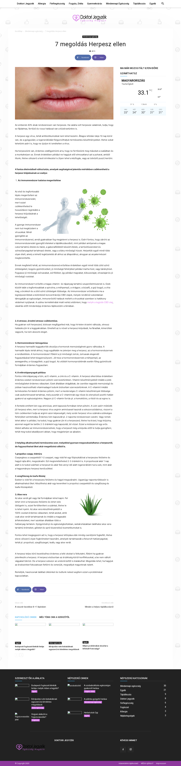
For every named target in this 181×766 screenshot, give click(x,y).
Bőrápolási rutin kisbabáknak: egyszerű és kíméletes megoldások (44, 702)
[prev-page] (17, 655)
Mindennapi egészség (117, 3)
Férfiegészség (57, 3)
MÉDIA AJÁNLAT (147, 763)
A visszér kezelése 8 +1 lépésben (30, 607)
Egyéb (153, 3)
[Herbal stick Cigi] (75, 716)
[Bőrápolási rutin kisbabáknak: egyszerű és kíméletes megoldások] (64, 633)
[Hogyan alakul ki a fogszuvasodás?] (22, 718)
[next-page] (21, 655)
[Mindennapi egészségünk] (90, 18)
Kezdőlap (18, 31)
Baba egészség (55, 643)
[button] (162, 4)
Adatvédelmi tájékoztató (128, 763)
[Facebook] (123, 749)
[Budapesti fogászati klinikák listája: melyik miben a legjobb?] (30, 633)
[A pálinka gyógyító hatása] (75, 703)
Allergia (42, 3)
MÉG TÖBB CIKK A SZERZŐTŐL (54, 617)
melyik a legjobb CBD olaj (100, 302)
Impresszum (161, 763)
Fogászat (35, 720)
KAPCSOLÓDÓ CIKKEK (25, 617)
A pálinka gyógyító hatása (95, 699)
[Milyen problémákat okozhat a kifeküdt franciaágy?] (98, 633)
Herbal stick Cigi (91, 712)
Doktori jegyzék (25, 3)
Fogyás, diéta (76, 3)
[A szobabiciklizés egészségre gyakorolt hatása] (75, 689)
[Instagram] (130, 749)
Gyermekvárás (94, 3)
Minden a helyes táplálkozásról (99, 607)
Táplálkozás (139, 3)
